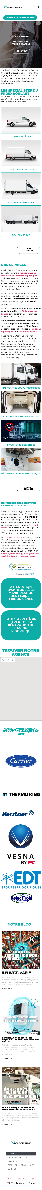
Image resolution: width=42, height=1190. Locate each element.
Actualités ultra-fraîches (21, 1165)
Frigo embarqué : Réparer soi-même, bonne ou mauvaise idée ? (19, 1109)
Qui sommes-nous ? (17, 1157)
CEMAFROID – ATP (13, 537)
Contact (12, 1169)
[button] (34, 7)
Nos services (14, 1161)
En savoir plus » (7, 989)
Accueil (11, 1153)
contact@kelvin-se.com (21, 1178)
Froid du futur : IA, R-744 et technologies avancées (16, 973)
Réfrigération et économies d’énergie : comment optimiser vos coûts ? (20, 1039)
